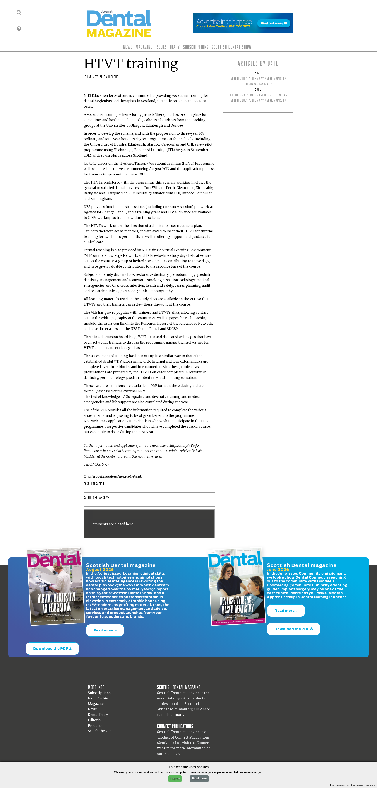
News (128, 46)
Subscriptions (196, 46)
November (250, 95)
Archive (104, 497)
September (278, 95)
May (261, 78)
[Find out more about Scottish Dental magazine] (19, 29)
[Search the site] (19, 12)
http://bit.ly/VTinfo (184, 445)
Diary (175, 46)
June (253, 78)
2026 (258, 73)
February (251, 84)
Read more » (105, 629)
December (236, 95)
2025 (258, 89)
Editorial (95, 720)
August (235, 78)
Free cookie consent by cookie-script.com (352, 785)
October (264, 95)
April (270, 78)
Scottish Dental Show (232, 46)
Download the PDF (51, 644)
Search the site (99, 731)
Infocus (113, 76)
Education (97, 483)
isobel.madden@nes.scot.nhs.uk (117, 476)
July (245, 78)
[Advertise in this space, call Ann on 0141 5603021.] (243, 30)
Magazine (144, 46)
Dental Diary (98, 714)
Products (95, 725)
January (264, 84)
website (163, 748)
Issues (161, 46)
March (280, 78)
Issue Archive (99, 698)
